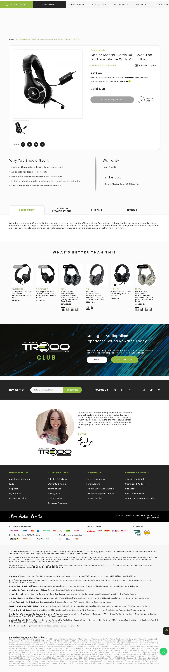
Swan (34, 662)
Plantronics (142, 656)
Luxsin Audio (137, 652)
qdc (75, 658)
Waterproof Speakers (74, 590)
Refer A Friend (93, 484)
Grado (88, 648)
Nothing (40, 656)
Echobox (58, 647)
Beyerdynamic (111, 641)
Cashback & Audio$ (135, 484)
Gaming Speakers (65, 576)
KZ (72, 652)
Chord (143, 643)
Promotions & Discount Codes (140, 498)
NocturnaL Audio (28, 656)
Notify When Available (112, 99)
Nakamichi (150, 654)
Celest (126, 643)
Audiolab (152, 639)
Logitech (115, 289)
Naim (141, 654)
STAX (154, 660)
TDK (70, 662)
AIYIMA (44, 639)
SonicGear (108, 660)
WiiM (157, 664)
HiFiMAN (140, 648)
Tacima (41, 662)
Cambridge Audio (83, 643)
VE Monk (79, 664)
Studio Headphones (140, 598)
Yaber (27, 665)
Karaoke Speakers (102, 580)
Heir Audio (125, 648)
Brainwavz (13, 643)
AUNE (42, 641)
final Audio (146, 647)
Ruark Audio (132, 658)
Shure (71, 660)
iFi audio (38, 650)
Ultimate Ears (20, 664)
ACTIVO (25, 639)
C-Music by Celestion (64, 643)
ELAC (84, 647)
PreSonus (22, 658)
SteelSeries (14, 662)
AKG (87, 289)
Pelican (109, 656)
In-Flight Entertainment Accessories (114, 610)
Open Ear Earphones (39, 594)
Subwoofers (134, 580)
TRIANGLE (146, 662)
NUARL (48, 656)
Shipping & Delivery (57, 479)
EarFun (22, 647)
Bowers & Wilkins (143, 641)
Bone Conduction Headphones (63, 594)
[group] (21, 128)
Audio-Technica (117, 639)
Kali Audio (150, 650)
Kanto (12, 652)
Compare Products (57, 503)
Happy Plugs (98, 648)
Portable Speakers (56, 590)
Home (11, 39)
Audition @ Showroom (20, 479)
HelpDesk (13, 489)
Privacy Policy (55, 493)
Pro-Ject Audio (34, 658)
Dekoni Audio (103, 645)
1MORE (12, 639)
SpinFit (147, 660)
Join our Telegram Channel (100, 493)
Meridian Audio (73, 654)
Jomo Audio (133, 650)
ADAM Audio (34, 639)
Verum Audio (90, 664)
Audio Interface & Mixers (61, 598)
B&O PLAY (69, 641)
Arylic (62, 639)
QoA (85, 658)
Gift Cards (130, 489)
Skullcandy (97, 660)
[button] (15, 128)
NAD (123, 654)
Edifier (66, 647)
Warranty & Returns (58, 484)
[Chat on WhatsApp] (163, 651)
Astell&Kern (71, 639)
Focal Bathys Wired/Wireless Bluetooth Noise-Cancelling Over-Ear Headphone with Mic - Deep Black (71, 296)
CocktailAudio (15, 645)
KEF (24, 652)
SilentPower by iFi (83, 660)
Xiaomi (21, 665)
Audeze (87, 639)
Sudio (23, 662)
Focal (64, 289)
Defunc (93, 645)
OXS (86, 656)
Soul (130, 660)
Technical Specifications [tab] (61, 210)
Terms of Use (54, 489)
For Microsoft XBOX (109, 576)
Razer (111, 658)
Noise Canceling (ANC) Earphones (81, 610)
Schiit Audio (34, 660)
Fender (132, 647)
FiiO (138, 647)
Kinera (30, 652)
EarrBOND (31, 647)
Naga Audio (132, 654)
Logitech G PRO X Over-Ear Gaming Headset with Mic (121, 293)
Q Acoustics (66, 658)
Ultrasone (31, 664)
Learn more (142, 77)
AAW (18, 639)
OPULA (73, 656)
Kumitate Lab (63, 652)
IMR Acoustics (55, 650)
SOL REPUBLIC (17, 289)
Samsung (152, 658)
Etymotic (105, 647)
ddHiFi (86, 645)
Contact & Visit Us (18, 498)
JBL (110, 650)
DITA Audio (140, 645)
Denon (124, 645)
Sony (124, 660)
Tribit (153, 662)
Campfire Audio (100, 643)
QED (80, 658)
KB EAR (19, 652)
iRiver (64, 650)
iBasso (22, 650)
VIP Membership (94, 498)
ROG (123, 658)
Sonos (117, 660)
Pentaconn (118, 656)
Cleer (149, 643)
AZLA (61, 641)
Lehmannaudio (86, 652)
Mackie (147, 652)
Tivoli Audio (118, 662)
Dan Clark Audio (74, 645)
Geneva (80, 648)
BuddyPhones (37, 643)
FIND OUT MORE (124, 359)
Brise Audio (25, 643)
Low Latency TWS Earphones (86, 576)
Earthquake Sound (44, 647)
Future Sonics (59, 648)
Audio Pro (104, 639)
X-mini (13, 665)
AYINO (55, 641)
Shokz (65, 660)
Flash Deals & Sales (134, 493)
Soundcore (138, 660)
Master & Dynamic (40, 654)
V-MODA (71, 664)
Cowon (49, 645)
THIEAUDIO (107, 662)
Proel (45, 658)
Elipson (91, 647)
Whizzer (150, 664)
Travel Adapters (138, 610)
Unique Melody (44, 664)
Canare (111, 643)
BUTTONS (49, 643)
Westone (129, 664)
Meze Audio (87, 654)
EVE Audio (114, 647)
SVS (28, 662)
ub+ (11, 664)
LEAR (76, 652)
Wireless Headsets (26, 576)
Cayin (119, 643)
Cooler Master (98, 50)
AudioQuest (14, 641)
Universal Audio (59, 664)
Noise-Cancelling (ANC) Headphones (48, 610)
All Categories (19, 4)
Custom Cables (81, 620)
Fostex (48, 648)
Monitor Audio (106, 654)
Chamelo (134, 643)
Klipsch (37, 652)
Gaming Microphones (45, 576)
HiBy (133, 648)
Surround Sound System (71, 580)
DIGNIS (131, 645)
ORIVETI (80, 656)
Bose (132, 641)
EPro (97, 647)
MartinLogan (25, 654)
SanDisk (12, 660)
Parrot (101, 656)
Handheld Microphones (104, 598)
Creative (57, 645)
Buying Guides (55, 498)
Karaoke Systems (119, 580)
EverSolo (124, 647)
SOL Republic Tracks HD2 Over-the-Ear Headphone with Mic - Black (22, 294)
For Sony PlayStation (127, 576)
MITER (95, 654)
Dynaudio (13, 647)
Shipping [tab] (96, 209)
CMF (155, 643)
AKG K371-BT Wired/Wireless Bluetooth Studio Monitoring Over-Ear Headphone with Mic (95, 295)
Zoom (43, 665)
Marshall (14, 654)
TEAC (75, 662)
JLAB (125, 650)
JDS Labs (118, 650)
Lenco (97, 652)
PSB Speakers (54, 658)
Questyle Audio (95, 658)
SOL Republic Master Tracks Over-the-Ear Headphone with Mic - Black (46, 294)
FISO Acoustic (22, 648)
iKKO (45, 650)
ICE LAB (29, 650)
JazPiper (104, 650)
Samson (142, 658)
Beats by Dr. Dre (96, 641)
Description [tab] (27, 209)
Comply (26, 645)
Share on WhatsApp (96, 479)
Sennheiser (46, 660)
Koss (44, 652)
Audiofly (142, 639)
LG (113, 652)
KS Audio (52, 652)
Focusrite (40, 648)
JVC (142, 650)
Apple (56, 639)
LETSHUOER (106, 652)
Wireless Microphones (83, 598)
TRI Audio (136, 662)
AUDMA (36, 641)
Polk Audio (152, 656)
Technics (83, 662)
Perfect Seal (130, 656)
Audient (95, 639)
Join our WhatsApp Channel (100, 489)
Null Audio (57, 656)
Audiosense (26, 641)
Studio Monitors (123, 598)
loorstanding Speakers (40, 620)
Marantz (155, 652)
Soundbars (88, 580)
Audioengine (131, 639)
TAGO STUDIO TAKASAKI (57, 662)
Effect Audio (75, 647)
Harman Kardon (112, 648)
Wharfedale (140, 664)
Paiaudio (94, 656)
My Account (15, 493)
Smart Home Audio (28, 582)
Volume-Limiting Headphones (44, 626)
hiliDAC (148, 648)
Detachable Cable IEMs (62, 620)
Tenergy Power (95, 662)
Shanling (57, 660)
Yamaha (36, 665)
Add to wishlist (150, 99)
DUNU (149, 645)
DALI (64, 645)
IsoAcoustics (74, 650)
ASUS (80, 639)
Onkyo (66, 656)
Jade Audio (94, 650)
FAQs (11, 484)
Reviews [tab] (132, 209)
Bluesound (124, 641)
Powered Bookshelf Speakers (45, 580)
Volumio (120, 664)
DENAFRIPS (115, 645)
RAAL (105, 658)
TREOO (128, 662)
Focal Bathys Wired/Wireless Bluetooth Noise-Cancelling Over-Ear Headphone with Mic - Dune (145, 296)
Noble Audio (14, 656)
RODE (117, 658)
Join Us (97, 359)
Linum (118, 652)
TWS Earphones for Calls (139, 606)
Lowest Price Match (135, 479)
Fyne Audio (71, 648)
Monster (117, 654)
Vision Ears (111, 664)
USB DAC (65, 606)
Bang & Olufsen (81, 641)
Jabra (84, 650)
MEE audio (61, 654)
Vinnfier (101, 664)
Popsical (13, 658)
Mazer (52, 654)
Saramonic (23, 660)
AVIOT (48, 641)
